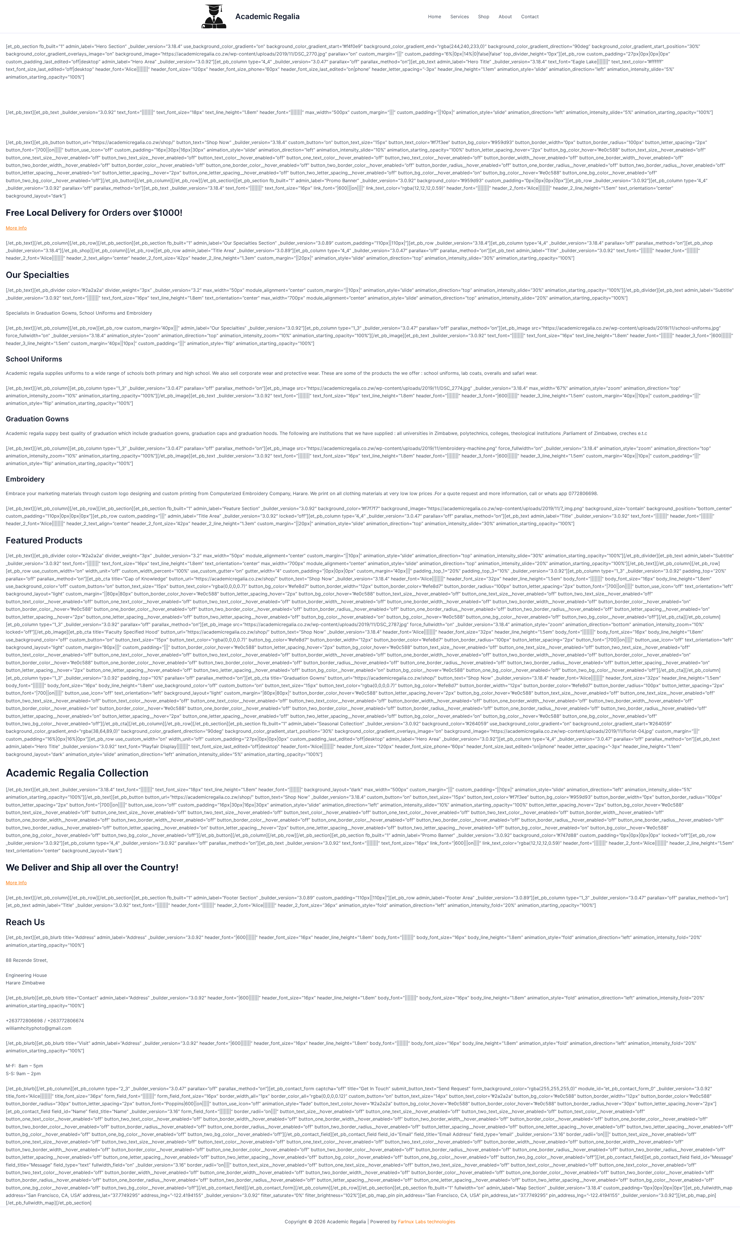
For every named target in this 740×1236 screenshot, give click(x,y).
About (505, 16)
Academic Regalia (267, 16)
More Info (16, 228)
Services (459, 16)
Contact (530, 16)
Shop (483, 16)
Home (434, 16)
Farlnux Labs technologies (426, 1221)
